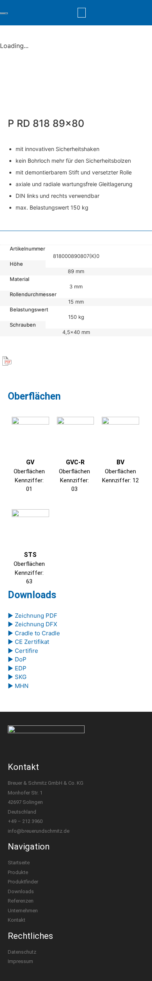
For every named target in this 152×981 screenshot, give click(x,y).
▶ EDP (17, 668)
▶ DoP (17, 659)
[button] (82, 13)
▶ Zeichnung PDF (32, 615)
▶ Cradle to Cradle (34, 633)
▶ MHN (18, 686)
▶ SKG (17, 677)
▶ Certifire (23, 650)
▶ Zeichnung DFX (32, 624)
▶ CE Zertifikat (28, 641)
